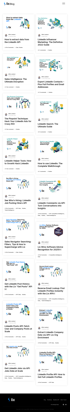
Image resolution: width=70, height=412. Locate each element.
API (17, 208)
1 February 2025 (45, 329)
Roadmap (49, 399)
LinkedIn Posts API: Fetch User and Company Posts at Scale (18, 329)
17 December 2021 (45, 78)
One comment (10, 87)
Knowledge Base (55, 404)
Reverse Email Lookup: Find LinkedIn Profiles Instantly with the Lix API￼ (51, 291)
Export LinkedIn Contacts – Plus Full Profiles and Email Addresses (51, 84)
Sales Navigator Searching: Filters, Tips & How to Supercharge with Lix (18, 244)
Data (17, 47)
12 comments (42, 92)
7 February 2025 (12, 323)
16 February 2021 (45, 160)
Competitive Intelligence (24, 376)
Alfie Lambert (11, 34)
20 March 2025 (45, 243)
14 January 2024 (12, 36)
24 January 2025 (12, 365)
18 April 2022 (44, 36)
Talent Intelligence (9, 210)
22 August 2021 (11, 157)
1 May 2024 (44, 371)
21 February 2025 (12, 280)
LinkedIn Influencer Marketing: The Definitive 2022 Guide (50, 42)
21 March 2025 (11, 238)
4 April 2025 (11, 197)
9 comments (42, 132)
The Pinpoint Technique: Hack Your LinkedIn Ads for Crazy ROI (18, 121)
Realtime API (56, 399)
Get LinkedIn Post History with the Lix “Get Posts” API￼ (18, 286)
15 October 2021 (12, 115)
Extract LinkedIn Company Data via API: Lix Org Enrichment (51, 335)
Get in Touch (63, 399)
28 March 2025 (45, 200)
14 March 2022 (11, 76)
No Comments (10, 47)
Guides (21, 47)
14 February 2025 (45, 285)
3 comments (42, 50)
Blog (45, 399)
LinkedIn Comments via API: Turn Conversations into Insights (51, 206)
